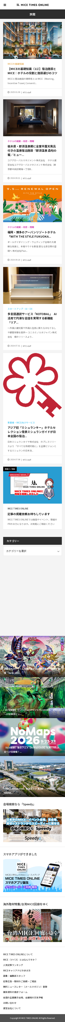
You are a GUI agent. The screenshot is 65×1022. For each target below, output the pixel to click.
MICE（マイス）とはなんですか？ (20, 959)
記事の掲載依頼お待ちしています (29, 514)
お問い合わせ (9, 1002)
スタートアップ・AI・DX (20, 309)
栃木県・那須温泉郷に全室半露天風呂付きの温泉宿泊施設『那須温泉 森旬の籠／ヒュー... (32, 150)
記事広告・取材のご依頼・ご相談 (19, 981)
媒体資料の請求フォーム (15, 992)
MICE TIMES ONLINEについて (18, 954)
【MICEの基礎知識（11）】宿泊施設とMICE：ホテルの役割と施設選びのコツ (32, 71)
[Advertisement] (32, 592)
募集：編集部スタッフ (14, 975)
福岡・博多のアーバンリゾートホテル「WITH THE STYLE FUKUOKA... (32, 234)
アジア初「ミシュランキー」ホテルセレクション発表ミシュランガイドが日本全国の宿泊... (32, 431)
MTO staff (27, 92)
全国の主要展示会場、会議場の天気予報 (23, 997)
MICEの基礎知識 (16, 64)
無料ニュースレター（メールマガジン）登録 (25, 986)
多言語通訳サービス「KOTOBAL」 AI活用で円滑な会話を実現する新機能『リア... (32, 318)
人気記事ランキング (13, 965)
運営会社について (12, 1008)
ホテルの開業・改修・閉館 (21, 141)
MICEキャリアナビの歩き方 (16, 970)
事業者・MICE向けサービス (21, 422)
